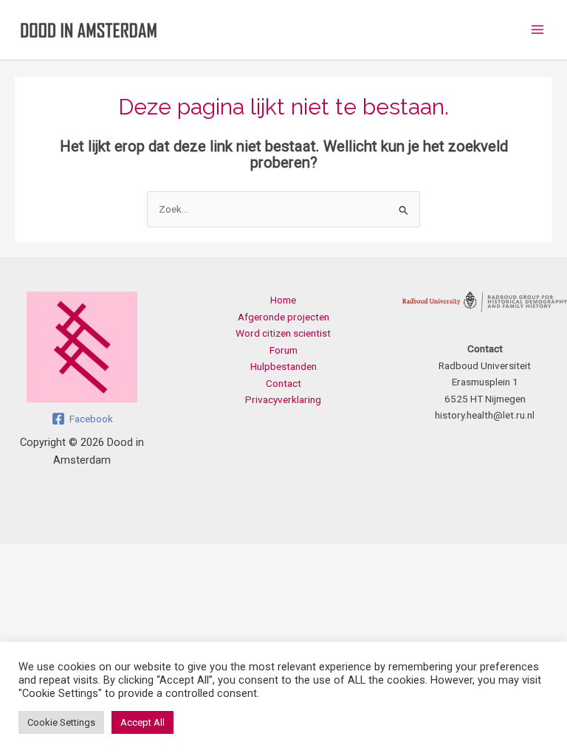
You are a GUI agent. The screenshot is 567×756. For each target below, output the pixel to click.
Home (283, 300)
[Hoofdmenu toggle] (538, 30)
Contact (283, 383)
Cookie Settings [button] (61, 722)
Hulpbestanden (283, 366)
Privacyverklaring (283, 399)
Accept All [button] (142, 722)
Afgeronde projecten (283, 317)
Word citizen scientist (283, 333)
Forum (283, 350)
